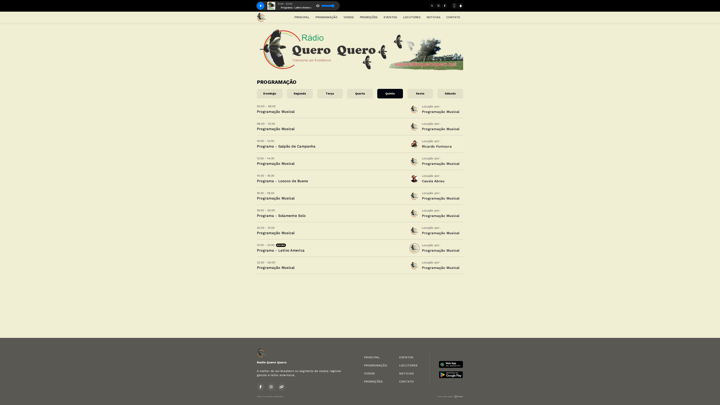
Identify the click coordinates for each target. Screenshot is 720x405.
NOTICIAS (433, 17)
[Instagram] (438, 5)
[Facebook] (444, 5)
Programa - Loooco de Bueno (282, 181)
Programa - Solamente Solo (281, 216)
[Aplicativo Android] (460, 5)
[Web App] (454, 5)
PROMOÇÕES (369, 17)
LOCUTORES (412, 17)
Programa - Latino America (280, 250)
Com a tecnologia (445, 396)
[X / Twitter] (432, 5)
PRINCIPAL (301, 17)
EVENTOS (390, 17)
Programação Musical (276, 112)
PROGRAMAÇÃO (326, 17)
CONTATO (453, 17)
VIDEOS (349, 17)
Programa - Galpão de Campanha (286, 146)
